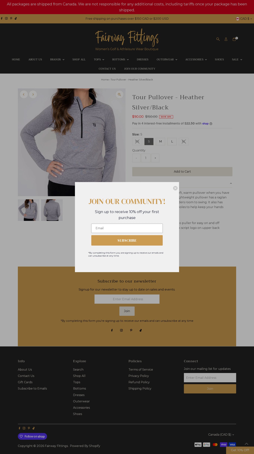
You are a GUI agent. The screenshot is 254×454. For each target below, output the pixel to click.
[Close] (175, 188)
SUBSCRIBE (127, 240)
